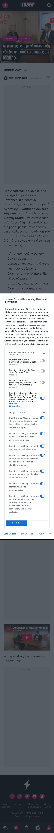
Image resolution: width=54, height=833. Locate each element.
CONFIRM (16, 523)
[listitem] (27, 353)
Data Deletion (10, 534)
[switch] (42, 360)
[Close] (48, 299)
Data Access (27, 534)
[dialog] (27, 416)
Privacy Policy (44, 534)
